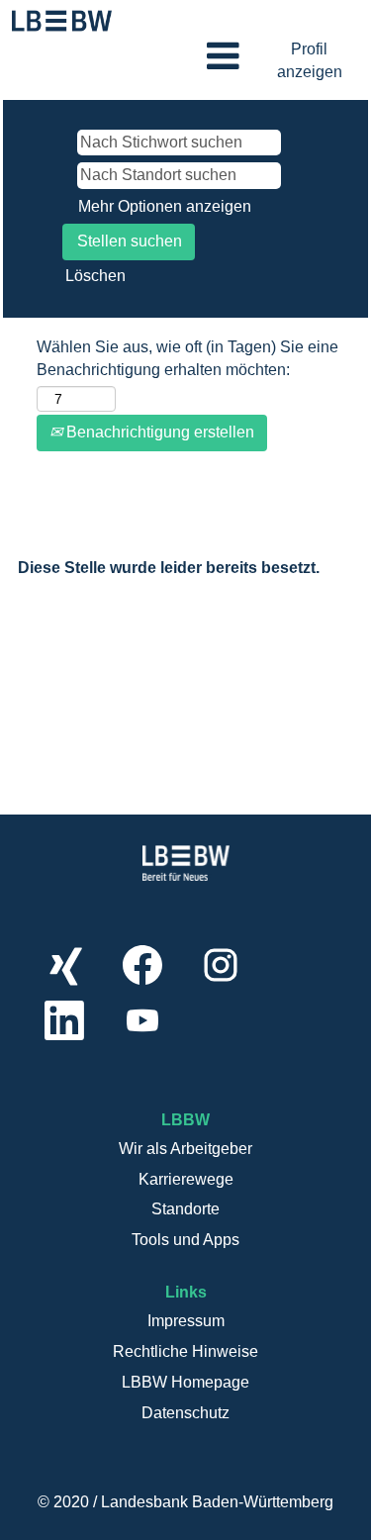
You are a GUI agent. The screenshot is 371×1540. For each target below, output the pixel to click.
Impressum (186, 1320)
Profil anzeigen (309, 60)
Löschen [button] (95, 275)
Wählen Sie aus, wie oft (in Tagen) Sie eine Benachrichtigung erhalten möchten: (187, 358)
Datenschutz (185, 1412)
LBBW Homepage (185, 1382)
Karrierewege (186, 1179)
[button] (185, 57)
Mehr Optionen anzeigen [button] (164, 206)
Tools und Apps (185, 1239)
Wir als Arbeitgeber (185, 1148)
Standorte (185, 1209)
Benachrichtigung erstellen (158, 432)
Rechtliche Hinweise (185, 1351)
